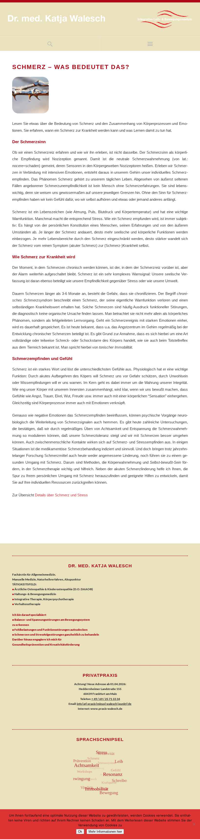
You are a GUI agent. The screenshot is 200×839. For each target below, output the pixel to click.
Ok (80, 831)
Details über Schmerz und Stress (61, 495)
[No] (193, 824)
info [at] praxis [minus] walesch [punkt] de (104, 704)
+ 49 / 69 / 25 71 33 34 (105, 699)
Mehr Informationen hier (105, 831)
